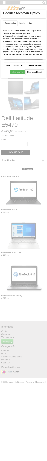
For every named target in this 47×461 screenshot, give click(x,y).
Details (22, 23)
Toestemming (10, 23)
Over (30, 23)
